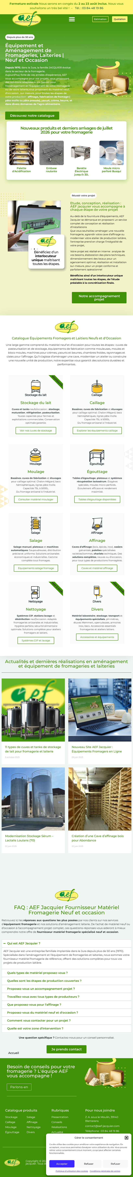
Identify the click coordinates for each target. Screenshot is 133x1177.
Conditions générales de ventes (105, 1171)
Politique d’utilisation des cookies (72, 1171)
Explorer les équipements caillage (97, 430)
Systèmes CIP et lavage (36, 640)
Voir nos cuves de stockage (36, 430)
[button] (126, 1137)
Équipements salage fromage (36, 568)
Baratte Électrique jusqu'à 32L (81, 171)
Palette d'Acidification (21, 170)
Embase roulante (51, 170)
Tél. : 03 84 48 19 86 (89, 8)
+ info (21, 152)
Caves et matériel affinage (97, 568)
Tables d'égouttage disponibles (97, 499)
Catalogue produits (21, 1110)
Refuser (88, 1163)
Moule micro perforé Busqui (111, 170)
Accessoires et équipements (97, 637)
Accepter (61, 1163)
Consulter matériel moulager (35, 499)
